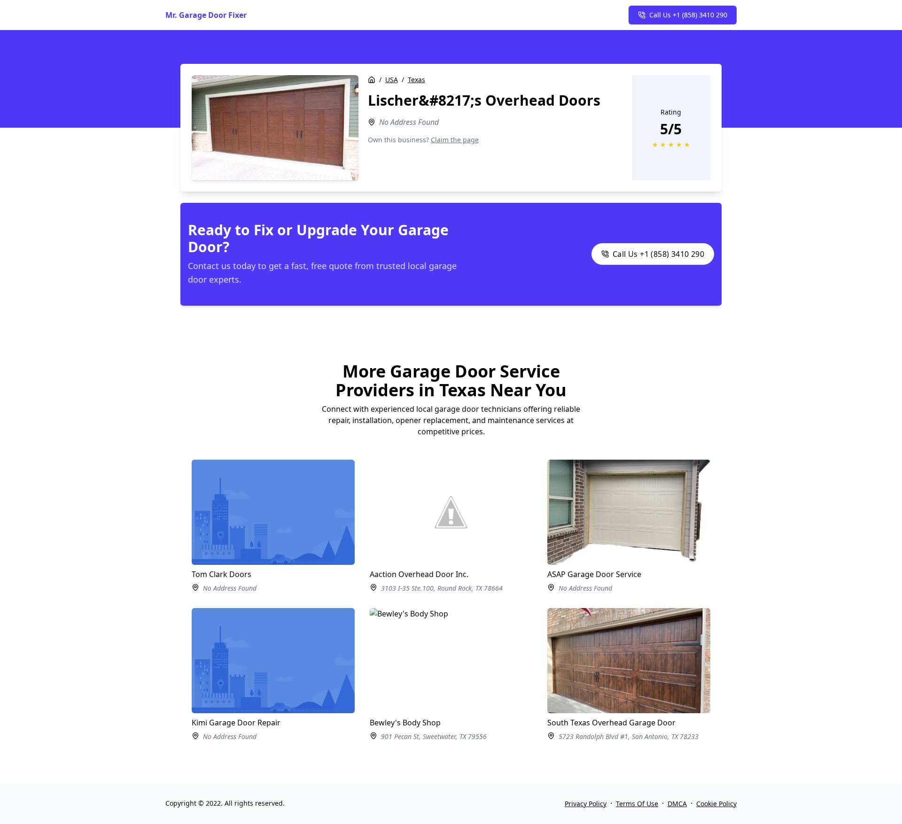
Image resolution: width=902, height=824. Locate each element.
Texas (416, 79)
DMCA (677, 803)
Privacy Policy (586, 803)
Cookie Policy (716, 803)
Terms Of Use (637, 803)
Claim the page (455, 139)
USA (391, 79)
